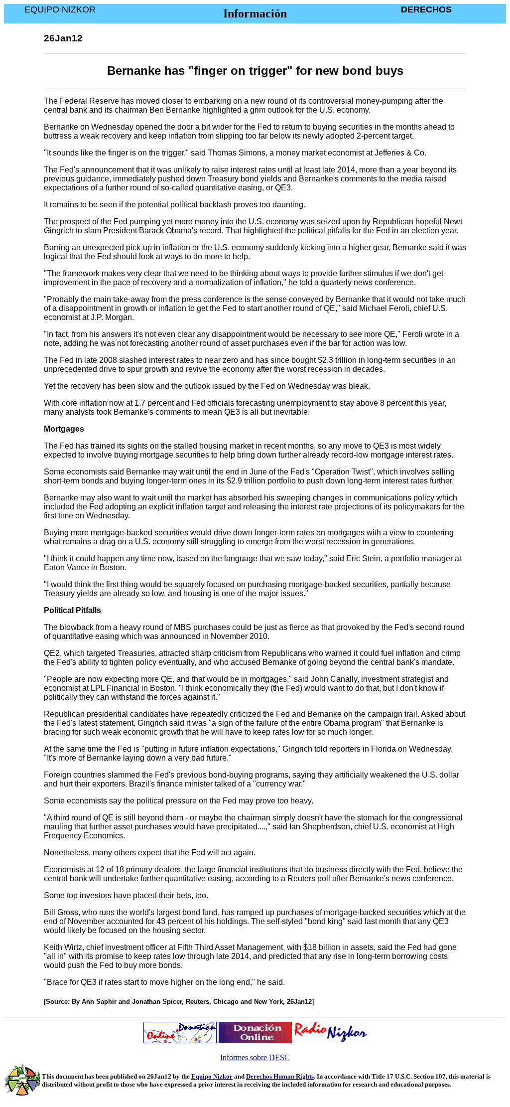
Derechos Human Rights (280, 1076)
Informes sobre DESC (255, 1057)
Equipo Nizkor (212, 1076)
